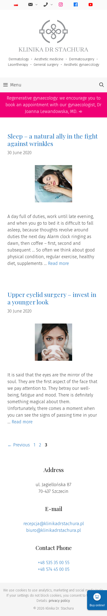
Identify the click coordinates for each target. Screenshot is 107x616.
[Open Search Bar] (101, 84)
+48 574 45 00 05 (53, 569)
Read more (58, 263)
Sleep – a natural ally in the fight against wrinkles (52, 139)
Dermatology (18, 59)
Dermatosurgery (81, 59)
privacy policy (59, 601)
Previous (18, 445)
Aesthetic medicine (48, 59)
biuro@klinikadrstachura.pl (53, 530)
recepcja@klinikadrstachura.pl (53, 523)
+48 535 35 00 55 (53, 562)
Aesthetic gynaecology (81, 65)
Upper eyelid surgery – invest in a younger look (51, 298)
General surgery (46, 65)
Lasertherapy (18, 65)
